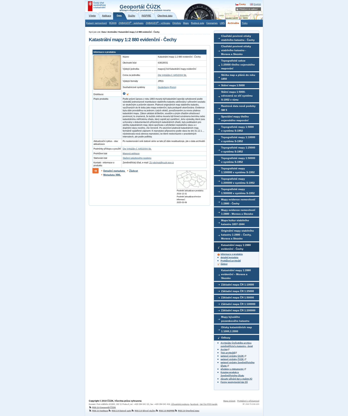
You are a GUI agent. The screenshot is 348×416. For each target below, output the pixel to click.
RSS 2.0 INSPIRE (167, 411)
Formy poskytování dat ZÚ (234, 382)
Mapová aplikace (131, 153)
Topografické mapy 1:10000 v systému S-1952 (238, 139)
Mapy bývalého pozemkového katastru (235, 318)
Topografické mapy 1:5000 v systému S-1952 (237, 128)
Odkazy (225, 337)
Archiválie (233, 23)
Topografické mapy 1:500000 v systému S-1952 (238, 191)
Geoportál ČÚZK (145, 7)
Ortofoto (176, 23)
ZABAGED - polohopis (131, 23)
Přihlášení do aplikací (248, 9)
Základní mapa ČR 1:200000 (238, 310)
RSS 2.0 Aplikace (100, 411)
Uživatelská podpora (180, 404)
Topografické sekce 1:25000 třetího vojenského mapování (238, 64)
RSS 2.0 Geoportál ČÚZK (104, 407)
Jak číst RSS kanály (209, 404)
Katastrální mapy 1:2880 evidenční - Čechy (236, 247)
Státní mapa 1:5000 (233, 85)
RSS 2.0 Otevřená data (188, 411)
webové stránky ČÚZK (232, 359)
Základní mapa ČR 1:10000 (237, 284)
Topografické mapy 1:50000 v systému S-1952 (238, 160)
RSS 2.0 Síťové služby (145, 411)
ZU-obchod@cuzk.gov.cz (161, 162)
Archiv (224, 349)
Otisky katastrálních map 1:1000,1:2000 (236, 329)
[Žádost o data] (128, 94)
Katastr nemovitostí (96, 23)
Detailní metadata (114, 170)
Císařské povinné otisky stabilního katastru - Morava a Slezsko (236, 50)
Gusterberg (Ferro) (167, 87)
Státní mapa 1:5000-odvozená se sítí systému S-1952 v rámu (237, 95)
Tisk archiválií (228, 353)
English (257, 4)
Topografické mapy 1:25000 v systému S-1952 (238, 149)
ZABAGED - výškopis (158, 23)
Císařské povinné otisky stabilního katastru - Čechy (238, 37)
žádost (224, 264)
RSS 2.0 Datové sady (121, 411)
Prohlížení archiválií (231, 261)
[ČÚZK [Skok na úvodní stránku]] (97, 6)
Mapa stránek (229, 401)
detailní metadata (229, 257)
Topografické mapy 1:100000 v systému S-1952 (238, 170)
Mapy (186, 23)
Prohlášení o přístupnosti (248, 401)
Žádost (133, 170)
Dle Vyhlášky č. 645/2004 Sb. (172, 75)
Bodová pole (197, 23)
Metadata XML (112, 174)
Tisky (245, 23)
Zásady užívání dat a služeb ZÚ (236, 379)
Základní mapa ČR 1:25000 (237, 291)
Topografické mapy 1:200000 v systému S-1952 (238, 180)
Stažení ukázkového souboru (137, 158)
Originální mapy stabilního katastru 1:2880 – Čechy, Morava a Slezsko (237, 234)
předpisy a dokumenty (232, 369)
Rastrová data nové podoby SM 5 (238, 108)
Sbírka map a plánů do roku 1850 (238, 77)
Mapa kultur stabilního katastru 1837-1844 (235, 222)
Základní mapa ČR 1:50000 (237, 297)
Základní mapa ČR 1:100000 (238, 304)
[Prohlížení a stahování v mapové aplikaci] (124, 94)
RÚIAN (112, 23)
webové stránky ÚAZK (232, 356)
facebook (194, 404)
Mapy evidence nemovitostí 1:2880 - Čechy (238, 201)
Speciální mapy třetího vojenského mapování (235, 118)
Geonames (212, 23)
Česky (242, 4)
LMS (222, 23)
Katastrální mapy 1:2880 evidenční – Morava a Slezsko (236, 274)
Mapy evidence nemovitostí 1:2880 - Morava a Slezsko (238, 212)
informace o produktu (232, 254)
